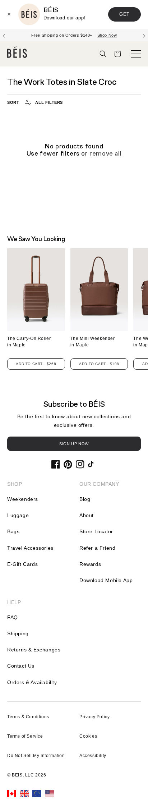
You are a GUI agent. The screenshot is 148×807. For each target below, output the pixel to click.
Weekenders (22, 499)
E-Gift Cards (22, 564)
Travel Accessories (30, 548)
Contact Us (20, 666)
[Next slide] (144, 35)
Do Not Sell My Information (36, 755)
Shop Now (100, 35)
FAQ (12, 617)
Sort (13, 102)
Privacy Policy (94, 716)
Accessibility (92, 755)
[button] (103, 54)
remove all (105, 153)
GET (124, 14)
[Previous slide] (4, 35)
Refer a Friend (97, 548)
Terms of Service (25, 736)
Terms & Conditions (28, 716)
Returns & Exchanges (33, 649)
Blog (84, 499)
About (86, 515)
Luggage (18, 515)
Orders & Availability (32, 682)
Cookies (88, 736)
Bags (13, 531)
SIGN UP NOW (74, 444)
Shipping (18, 633)
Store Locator (96, 531)
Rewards (90, 564)
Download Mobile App (106, 580)
